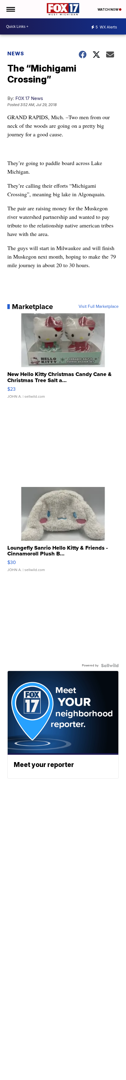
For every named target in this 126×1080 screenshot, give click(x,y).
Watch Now (108, 9)
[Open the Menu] (10, 9)
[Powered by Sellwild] (110, 665)
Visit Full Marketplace (99, 306)
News (15, 53)
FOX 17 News (29, 98)
